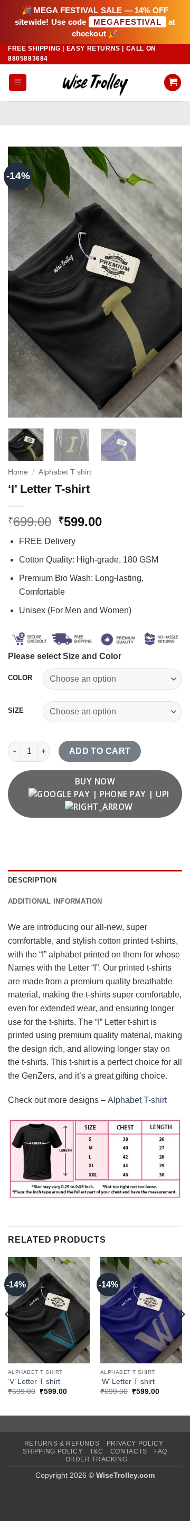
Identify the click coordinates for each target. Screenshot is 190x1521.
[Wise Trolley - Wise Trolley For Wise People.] (95, 82)
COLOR (20, 678)
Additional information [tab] (55, 901)
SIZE (16, 710)
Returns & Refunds (61, 1443)
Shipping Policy (52, 1451)
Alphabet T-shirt (137, 1100)
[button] (17, 82)
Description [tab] (32, 880)
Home (18, 472)
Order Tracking (96, 1459)
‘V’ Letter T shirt (34, 1382)
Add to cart (100, 751)
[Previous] (24, 282)
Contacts (128, 1451)
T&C (96, 1451)
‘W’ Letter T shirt (127, 1382)
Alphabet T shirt (65, 472)
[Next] (165, 282)
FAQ (160, 1451)
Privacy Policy (135, 1443)
